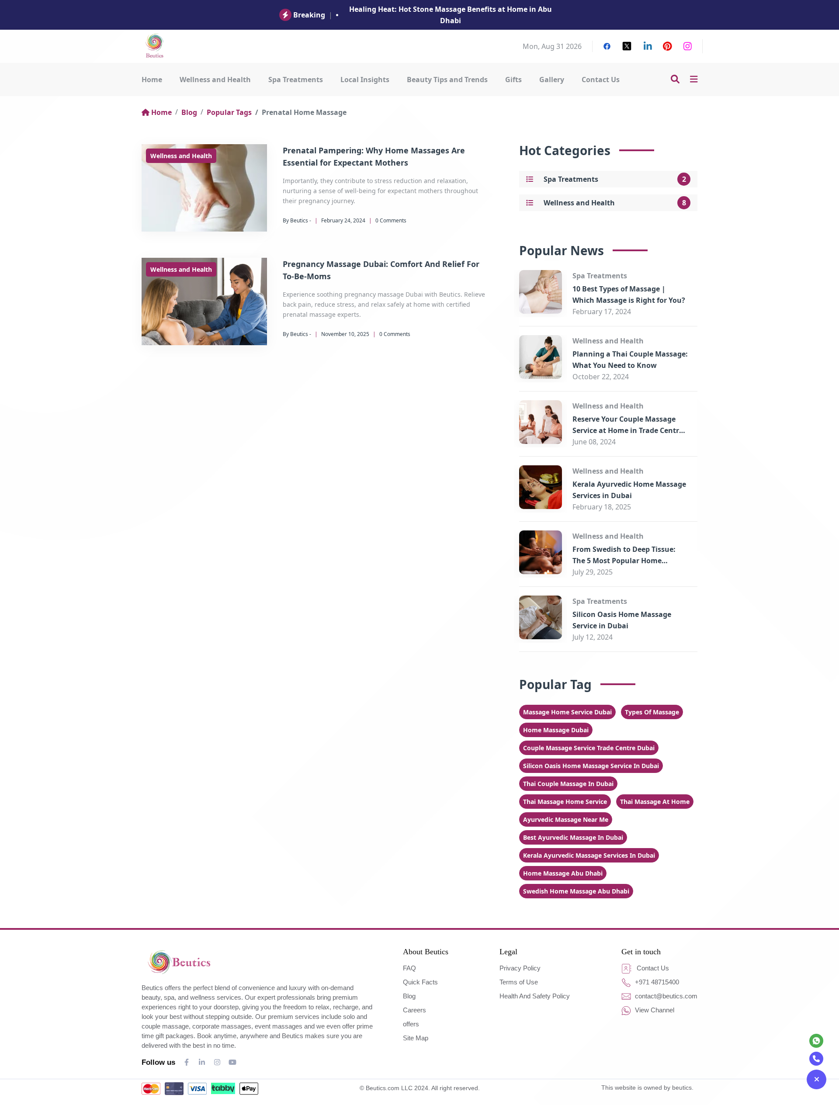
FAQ (409, 968)
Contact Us (601, 79)
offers (411, 1024)
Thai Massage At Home (655, 801)
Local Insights (364, 79)
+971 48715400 (656, 982)
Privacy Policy (520, 968)
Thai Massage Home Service (565, 801)
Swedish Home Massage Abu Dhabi (576, 891)
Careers (414, 1010)
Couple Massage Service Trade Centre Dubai (589, 748)
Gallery (551, 79)
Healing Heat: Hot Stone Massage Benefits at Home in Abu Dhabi (450, 14)
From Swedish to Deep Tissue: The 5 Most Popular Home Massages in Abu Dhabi (624, 560)
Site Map (415, 1038)
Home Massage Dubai (556, 730)
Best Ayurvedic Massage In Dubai (573, 837)
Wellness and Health (215, 79)
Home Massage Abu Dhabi (563, 873)
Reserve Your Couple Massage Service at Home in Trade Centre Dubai (627, 430)
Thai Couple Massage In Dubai (568, 783)
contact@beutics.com (665, 996)
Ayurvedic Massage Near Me (565, 819)
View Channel (653, 1010)
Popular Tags (229, 112)
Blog (189, 112)
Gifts (513, 79)
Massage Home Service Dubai (567, 712)
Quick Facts (420, 982)
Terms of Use (518, 982)
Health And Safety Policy (534, 996)
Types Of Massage (652, 712)
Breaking (309, 15)
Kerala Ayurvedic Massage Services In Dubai (589, 855)
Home (152, 79)
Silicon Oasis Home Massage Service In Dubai (591, 766)
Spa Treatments (295, 79)
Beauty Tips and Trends (447, 79)
